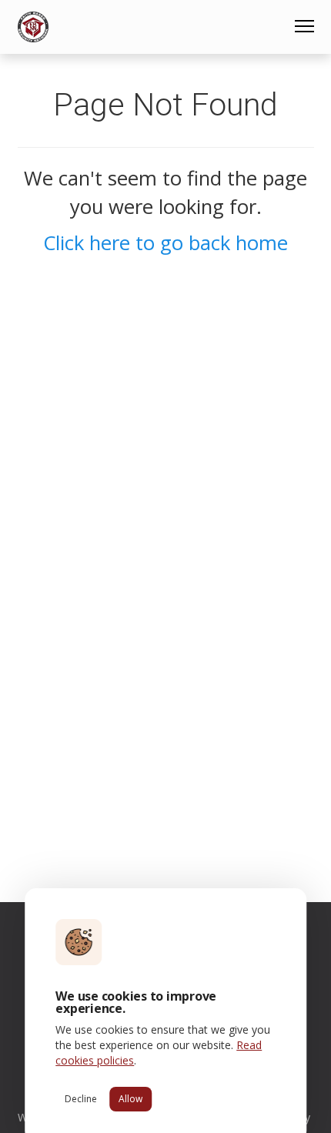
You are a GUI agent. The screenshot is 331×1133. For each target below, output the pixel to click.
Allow (130, 1098)
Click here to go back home (165, 242)
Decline (81, 1098)
